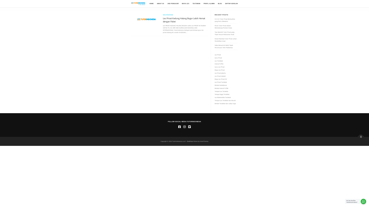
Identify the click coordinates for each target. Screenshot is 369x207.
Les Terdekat (219, 61)
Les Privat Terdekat (221, 82)
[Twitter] (189, 127)
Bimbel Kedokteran (221, 85)
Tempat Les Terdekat (221, 91)
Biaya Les (185, 3)
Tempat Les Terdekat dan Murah (225, 100)
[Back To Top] (360, 136)
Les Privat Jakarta (220, 73)
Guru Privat (218, 58)
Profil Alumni (209, 3)
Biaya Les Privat (220, 70)
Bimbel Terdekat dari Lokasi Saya (225, 103)
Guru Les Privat (219, 67)
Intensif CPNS (219, 64)
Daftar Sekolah (231, 3)
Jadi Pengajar (173, 3)
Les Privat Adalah (220, 76)
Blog (220, 3)
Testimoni (196, 3)
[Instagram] (184, 127)
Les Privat (218, 55)
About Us (160, 3)
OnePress (190, 141)
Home (152, 3)
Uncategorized (168, 15)
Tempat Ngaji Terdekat (222, 94)
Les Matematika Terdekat (223, 97)
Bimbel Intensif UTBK (221, 88)
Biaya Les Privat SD (221, 79)
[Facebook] (179, 127)
